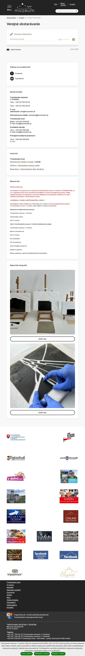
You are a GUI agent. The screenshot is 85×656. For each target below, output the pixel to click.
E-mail (12, 141)
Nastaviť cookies (58, 654)
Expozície (11, 592)
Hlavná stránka (11, 18)
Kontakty (10, 607)
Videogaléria (12, 605)
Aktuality (10, 587)
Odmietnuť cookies (42, 654)
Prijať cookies (26, 654)
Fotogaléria (11, 602)
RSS (55, 4)
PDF (61, 39)
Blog (8, 597)
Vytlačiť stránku (15, 49)
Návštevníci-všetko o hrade (21, 162)
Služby (9, 595)
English (72, 4)
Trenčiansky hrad (13, 582)
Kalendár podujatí (14, 590)
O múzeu (21, 18)
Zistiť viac (42, 339)
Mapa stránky (63, 4)
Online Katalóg (12, 600)
